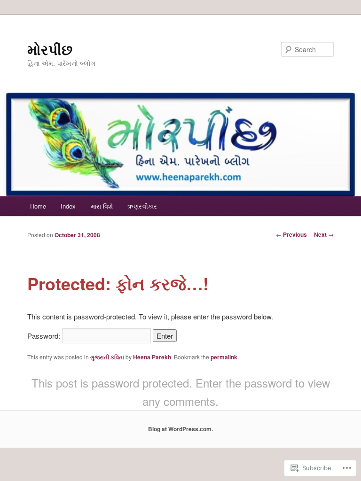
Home (38, 206)
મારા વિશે (102, 206)
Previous (291, 234)
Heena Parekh (152, 357)
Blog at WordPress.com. (180, 429)
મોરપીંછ (49, 49)
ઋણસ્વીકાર (142, 206)
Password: (44, 336)
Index (68, 206)
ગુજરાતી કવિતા (107, 357)
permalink (224, 357)
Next (324, 234)
